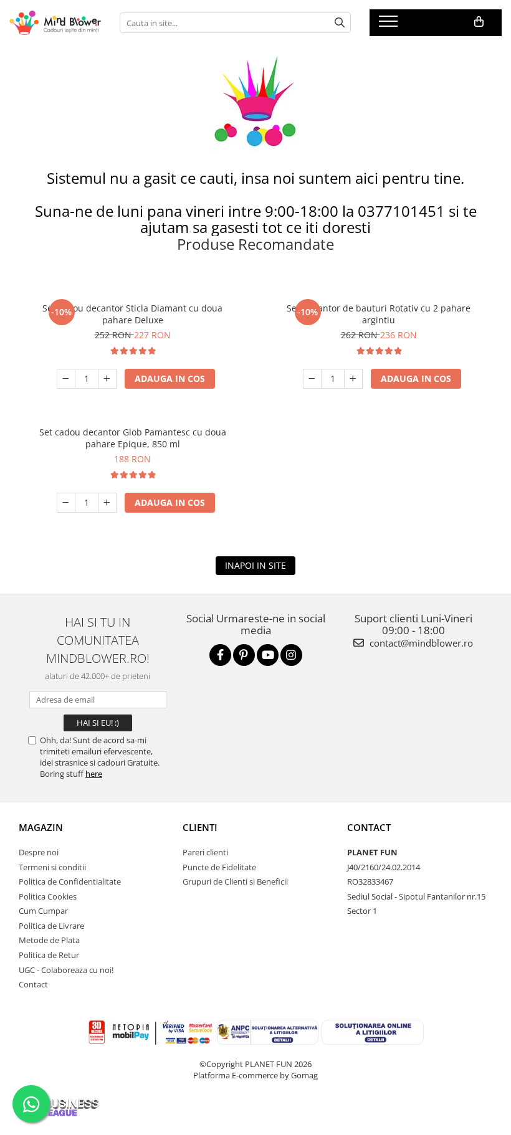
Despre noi (39, 852)
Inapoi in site (255, 565)
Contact (33, 984)
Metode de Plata (49, 940)
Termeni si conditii (52, 867)
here (93, 773)
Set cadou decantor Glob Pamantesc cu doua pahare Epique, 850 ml (132, 438)
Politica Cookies (48, 896)
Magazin (41, 827)
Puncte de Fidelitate (219, 867)
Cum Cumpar (43, 910)
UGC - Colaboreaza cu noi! (66, 970)
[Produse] (390, 25)
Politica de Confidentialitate (70, 881)
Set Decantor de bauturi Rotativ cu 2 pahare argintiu (378, 314)
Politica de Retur (49, 955)
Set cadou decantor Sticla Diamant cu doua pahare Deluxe (132, 314)
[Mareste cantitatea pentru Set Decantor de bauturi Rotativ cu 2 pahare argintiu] (353, 379)
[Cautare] (339, 22)
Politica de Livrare (51, 925)
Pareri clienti (205, 852)
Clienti (200, 827)
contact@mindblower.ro (420, 643)
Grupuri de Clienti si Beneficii (235, 881)
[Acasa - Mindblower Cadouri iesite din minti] (55, 23)
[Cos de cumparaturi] (479, 21)
